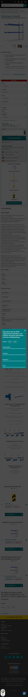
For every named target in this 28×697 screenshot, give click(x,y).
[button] (25, 330)
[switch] (3, 695)
